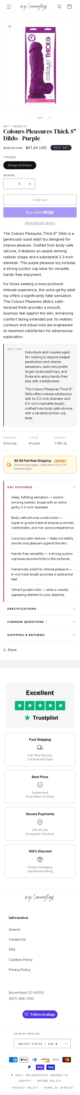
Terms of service (58, 1087)
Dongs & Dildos (22, 166)
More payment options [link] (40, 223)
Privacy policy (25, 1087)
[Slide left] (30, 118)
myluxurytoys (37, 1075)
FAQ (12, 949)
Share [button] (12, 650)
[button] (9, 7)
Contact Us (17, 939)
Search (14, 929)
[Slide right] (50, 118)
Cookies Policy (20, 960)
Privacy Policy (19, 970)
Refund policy (49, 1080)
